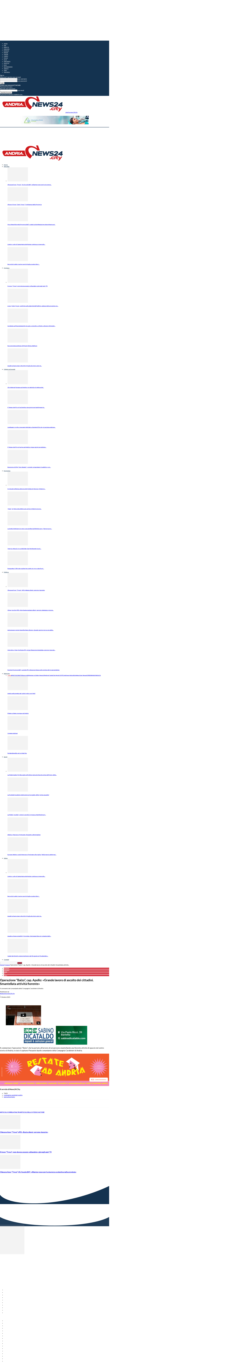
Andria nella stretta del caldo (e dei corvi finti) (21, 693)
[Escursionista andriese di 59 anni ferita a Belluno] (18, 342)
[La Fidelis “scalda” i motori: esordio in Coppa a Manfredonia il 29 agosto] (18, 811)
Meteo (77, 675)
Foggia (6, 58)
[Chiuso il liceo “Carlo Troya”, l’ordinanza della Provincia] (18, 201)
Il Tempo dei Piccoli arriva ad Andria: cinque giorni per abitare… (27, 447)
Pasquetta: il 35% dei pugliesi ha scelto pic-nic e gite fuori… (26, 568)
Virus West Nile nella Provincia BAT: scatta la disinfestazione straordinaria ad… (31, 224)
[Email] (39, 1000)
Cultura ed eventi (9, 369)
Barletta (6, 47)
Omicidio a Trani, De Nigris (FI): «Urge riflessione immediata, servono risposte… (31, 650)
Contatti (6, 959)
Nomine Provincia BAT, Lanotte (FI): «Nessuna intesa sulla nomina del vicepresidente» (34, 670)
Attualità (6, 166)
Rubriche (7, 673)
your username (22, 79)
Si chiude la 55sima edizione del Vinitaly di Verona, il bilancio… (26, 489)
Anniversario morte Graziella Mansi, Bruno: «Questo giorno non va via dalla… (31, 630)
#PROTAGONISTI (16, 675)
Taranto (6, 68)
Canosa (6, 54)
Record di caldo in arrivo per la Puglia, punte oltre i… (24, 264)
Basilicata (6, 49)
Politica (6, 572)
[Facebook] (19, 1000)
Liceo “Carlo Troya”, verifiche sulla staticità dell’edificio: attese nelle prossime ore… (33, 306)
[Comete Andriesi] (18, 729)
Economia (7, 471)
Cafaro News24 (39, 675)
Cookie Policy (11, 1279)
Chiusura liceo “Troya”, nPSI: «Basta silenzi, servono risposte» (26, 590)
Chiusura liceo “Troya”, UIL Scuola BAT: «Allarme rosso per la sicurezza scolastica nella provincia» (38, 1172)
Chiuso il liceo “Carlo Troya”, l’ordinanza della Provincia (25, 204)
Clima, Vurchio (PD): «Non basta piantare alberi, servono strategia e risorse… (31, 610)
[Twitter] (26, 1000)
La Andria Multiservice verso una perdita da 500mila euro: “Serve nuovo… (30, 528)
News (5, 972)
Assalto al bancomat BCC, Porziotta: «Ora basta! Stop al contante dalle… (29, 936)
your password (22, 81)
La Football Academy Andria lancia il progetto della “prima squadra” (28, 795)
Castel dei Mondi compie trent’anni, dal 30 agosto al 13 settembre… (28, 956)
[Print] (46, 1000)
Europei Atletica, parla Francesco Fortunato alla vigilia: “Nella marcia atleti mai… (32, 854)
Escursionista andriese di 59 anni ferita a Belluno (22, 346)
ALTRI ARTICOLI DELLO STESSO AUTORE (29, 1112)
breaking (6, 968)
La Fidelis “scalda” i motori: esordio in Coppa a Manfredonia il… (27, 815)
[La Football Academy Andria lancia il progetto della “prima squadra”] (18, 791)
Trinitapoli (7, 72)
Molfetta (6, 63)
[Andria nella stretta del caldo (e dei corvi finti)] (18, 689)
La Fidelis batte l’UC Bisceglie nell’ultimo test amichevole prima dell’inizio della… (32, 775)
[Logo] (32, 144)
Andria (6, 43)
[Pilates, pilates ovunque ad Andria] (18, 709)
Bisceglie (6, 50)
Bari (5, 45)
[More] (59, 1000)
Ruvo (5, 65)
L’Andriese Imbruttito (69, 675)
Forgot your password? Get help (10, 85)
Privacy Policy (3, 1279)
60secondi (25, 675)
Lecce (5, 59)
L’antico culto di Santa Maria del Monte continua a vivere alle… (26, 244)
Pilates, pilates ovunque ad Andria (18, 713)
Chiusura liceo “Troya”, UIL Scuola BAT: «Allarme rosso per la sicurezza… (30, 184)
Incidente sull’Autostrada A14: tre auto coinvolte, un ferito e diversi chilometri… (31, 326)
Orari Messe (83, 675)
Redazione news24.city (7, 993)
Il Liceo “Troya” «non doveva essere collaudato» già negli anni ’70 (28, 286)
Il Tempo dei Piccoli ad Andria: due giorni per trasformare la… (26, 407)
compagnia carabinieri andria (13, 1095)
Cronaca (6, 268)
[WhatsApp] (33, 1000)
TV (4, 973)
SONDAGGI (97, 675)
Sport (5, 757)
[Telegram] (53, 1000)
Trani (5, 70)
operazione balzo (9, 1097)
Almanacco (31, 675)
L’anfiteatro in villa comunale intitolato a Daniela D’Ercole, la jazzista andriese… (32, 427)
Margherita (7, 61)
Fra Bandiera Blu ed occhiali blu (17, 753)
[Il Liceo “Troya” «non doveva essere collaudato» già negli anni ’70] (18, 282)
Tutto (9, 675)
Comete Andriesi (13, 733)
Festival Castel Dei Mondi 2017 (53, 675)
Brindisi (6, 52)
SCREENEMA (90, 675)
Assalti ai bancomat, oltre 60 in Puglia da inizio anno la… (25, 366)
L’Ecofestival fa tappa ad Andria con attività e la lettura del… (26, 387)
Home (6, 165)
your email (20, 90)
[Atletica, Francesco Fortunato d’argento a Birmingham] (18, 831)
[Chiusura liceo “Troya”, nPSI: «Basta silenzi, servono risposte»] (18, 586)
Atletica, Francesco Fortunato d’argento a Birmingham (24, 834)
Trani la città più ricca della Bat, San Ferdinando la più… (24, 548)
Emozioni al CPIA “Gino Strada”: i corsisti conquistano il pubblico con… (29, 467)
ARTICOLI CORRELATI (7, 1112)
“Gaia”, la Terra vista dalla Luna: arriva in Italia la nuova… (25, 509)
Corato (6, 56)
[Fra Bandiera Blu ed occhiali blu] (18, 749)
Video (6, 858)
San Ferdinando (8, 66)
